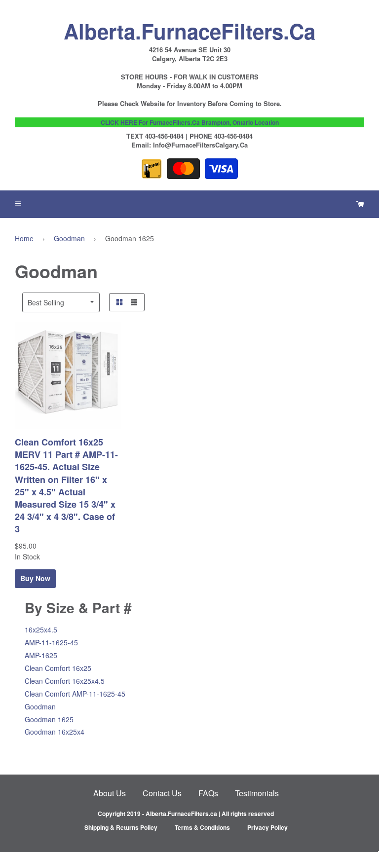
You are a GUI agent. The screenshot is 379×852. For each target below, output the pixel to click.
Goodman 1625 (49, 719)
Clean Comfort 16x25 (58, 668)
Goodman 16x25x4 (54, 732)
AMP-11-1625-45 (51, 642)
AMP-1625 (41, 655)
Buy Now (35, 578)
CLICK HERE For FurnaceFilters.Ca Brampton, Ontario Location (190, 122)
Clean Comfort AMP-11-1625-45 (75, 694)
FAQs (208, 793)
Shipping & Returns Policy (120, 827)
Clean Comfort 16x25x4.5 (65, 681)
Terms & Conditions (202, 827)
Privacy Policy (267, 827)
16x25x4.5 (41, 629)
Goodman (69, 238)
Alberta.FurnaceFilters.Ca (189, 28)
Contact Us (162, 793)
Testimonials (257, 793)
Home (24, 238)
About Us (109, 793)
